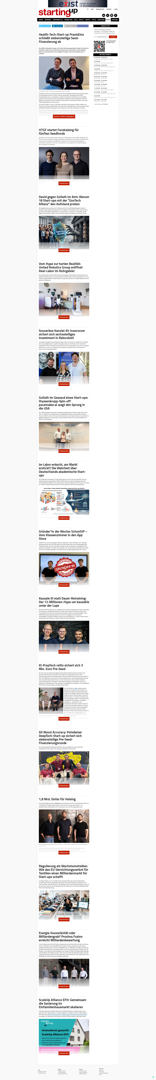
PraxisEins (57, 22)
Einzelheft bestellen (42, 1073)
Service (109, 9)
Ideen (41, 20)
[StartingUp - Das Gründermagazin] (58, 12)
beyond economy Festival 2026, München (105, 97)
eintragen (113, 36)
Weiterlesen (64, 183)
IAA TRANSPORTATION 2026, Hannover (104, 66)
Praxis (87, 20)
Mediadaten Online (61, 1070)
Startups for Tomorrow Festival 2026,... (104, 63)
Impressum (101, 1070)
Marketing (68, 20)
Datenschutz (101, 1071)
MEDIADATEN (100, 9)
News (108, 20)
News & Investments (49, 22)
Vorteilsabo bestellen (42, 1071)
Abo (92, 9)
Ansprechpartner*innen (62, 1073)
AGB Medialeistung (62, 1072)
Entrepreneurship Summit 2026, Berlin (104, 89)
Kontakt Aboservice (83, 1070)
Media (59, 1069)
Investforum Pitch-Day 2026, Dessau (103, 70)
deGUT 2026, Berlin (99, 82)
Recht (81, 20)
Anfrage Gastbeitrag (83, 1072)
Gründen (48, 20)
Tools (94, 20)
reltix (76, 688)
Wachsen (101, 20)
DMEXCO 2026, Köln (99, 74)
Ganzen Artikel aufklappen (64, 116)
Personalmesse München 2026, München (105, 93)
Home (40, 22)
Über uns (101, 1068)
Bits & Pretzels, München (100, 78)
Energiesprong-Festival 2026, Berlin (103, 59)
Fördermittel (58, 20)
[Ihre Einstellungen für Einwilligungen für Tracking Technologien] (153, 1077)
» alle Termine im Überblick (101, 104)
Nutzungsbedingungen (103, 1073)
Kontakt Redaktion (82, 1073)
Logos (100, 1074)
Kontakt (115, 20)
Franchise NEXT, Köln (99, 86)
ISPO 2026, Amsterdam (100, 101)
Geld (75, 20)
